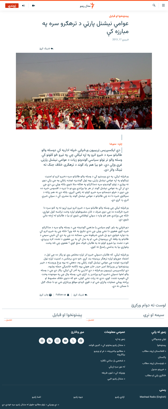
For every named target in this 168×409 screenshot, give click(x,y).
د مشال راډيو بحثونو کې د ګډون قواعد (107, 345)
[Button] (46, 49)
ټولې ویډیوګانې (159, 339)
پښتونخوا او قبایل (119, 16)
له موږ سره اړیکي (117, 367)
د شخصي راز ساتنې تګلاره (113, 361)
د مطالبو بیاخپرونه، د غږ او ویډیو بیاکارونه (109, 353)
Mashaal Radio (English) (153, 397)
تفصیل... (90, 320)
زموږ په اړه (120, 339)
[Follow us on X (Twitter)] (73, 340)
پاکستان (162, 357)
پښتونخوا (161, 345)
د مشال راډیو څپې (116, 379)
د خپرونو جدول (158, 369)
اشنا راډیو (36, 397)
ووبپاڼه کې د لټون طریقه (113, 373)
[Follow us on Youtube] (65, 340)
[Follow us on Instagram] (57, 340)
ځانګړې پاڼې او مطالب (155, 375)
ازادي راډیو (119, 397)
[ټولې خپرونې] (23, 5)
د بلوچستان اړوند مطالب (154, 363)
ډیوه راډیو (78, 397)
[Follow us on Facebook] (81, 340)
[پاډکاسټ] (42, 340)
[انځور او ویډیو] (33, 5)
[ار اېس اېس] (50, 340)
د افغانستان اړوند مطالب (154, 351)
